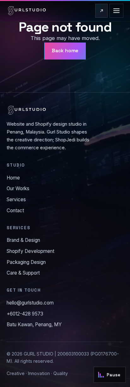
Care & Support (23, 273)
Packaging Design (26, 262)
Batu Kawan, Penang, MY (34, 324)
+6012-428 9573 (25, 314)
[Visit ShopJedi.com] (101, 11)
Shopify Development (30, 251)
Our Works (18, 188)
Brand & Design (23, 240)
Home (13, 178)
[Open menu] (116, 11)
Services (16, 199)
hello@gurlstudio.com (30, 303)
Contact (15, 210)
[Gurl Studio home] (27, 11)
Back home (65, 51)
